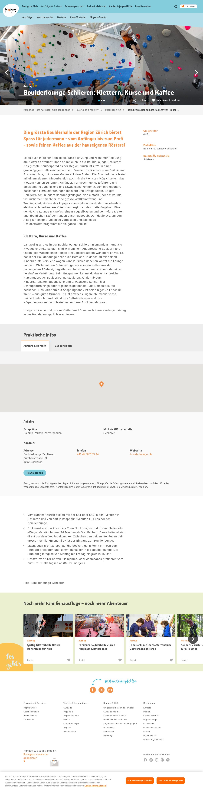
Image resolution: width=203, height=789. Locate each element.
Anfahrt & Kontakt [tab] (34, 346)
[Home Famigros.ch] (11, 10)
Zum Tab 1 (99, 100)
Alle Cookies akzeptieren (170, 780)
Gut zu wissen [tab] (63, 346)
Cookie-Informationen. (95, 786)
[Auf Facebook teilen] (93, 690)
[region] (101, 780)
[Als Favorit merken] (69, 660)
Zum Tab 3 (104, 100)
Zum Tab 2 (101, 100)
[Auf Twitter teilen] (101, 690)
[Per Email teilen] (110, 690)
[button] (6, 72)
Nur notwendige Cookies (140, 780)
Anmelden (191, 6)
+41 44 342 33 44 (88, 454)
